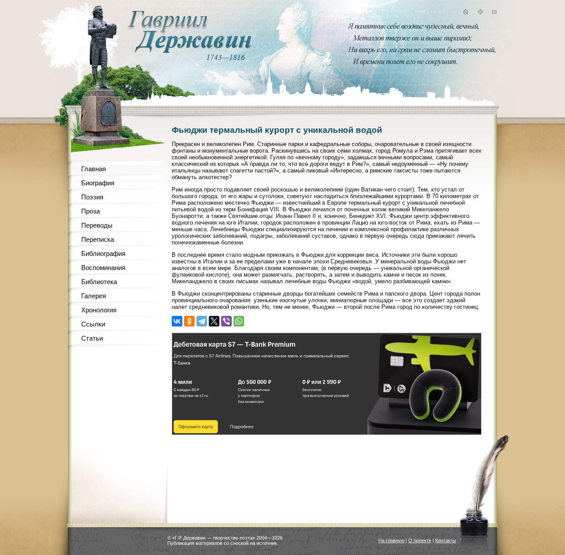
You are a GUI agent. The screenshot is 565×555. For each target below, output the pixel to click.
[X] (214, 321)
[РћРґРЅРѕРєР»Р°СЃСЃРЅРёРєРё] (189, 321)
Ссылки (93, 324)
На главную (391, 540)
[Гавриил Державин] (188, 51)
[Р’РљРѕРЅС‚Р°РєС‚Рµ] (177, 321)
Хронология (99, 310)
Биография (97, 183)
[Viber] (226, 321)
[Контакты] (494, 13)
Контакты (445, 540)
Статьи (92, 338)
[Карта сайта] (480, 13)
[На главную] (465, 13)
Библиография (103, 253)
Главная (93, 168)
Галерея (93, 296)
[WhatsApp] (239, 321)
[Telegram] (201, 321)
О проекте (419, 540)
